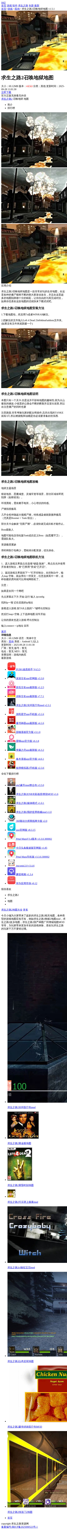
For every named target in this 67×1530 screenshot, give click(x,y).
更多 (25, 909)
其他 (17, 9)
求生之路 (23, 5)
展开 (3, 631)
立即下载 (6, 92)
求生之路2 (6, 99)
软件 (14, 5)
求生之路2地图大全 (11, 909)
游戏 (9, 5)
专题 (31, 5)
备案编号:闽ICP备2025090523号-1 (19, 1527)
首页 (3, 5)
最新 (36, 5)
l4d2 (3, 2)
